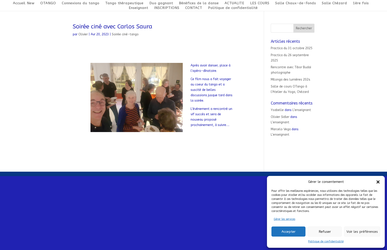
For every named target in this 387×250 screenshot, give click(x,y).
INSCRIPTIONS (166, 8)
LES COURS (259, 3)
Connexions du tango (80, 3)
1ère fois (361, 3)
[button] (378, 182)
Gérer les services (284, 219)
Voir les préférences (362, 232)
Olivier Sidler (280, 117)
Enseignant (138, 8)
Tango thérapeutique (124, 3)
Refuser (325, 232)
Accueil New (23, 3)
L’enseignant (301, 110)
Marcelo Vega (281, 129)
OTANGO (48, 3)
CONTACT (193, 8)
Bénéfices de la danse (199, 3)
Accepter (289, 232)
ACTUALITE (234, 3)
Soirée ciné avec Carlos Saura (112, 26)
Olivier (83, 34)
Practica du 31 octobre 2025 (291, 48)
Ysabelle (277, 110)
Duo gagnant (161, 3)
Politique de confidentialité (326, 241)
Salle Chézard (334, 3)
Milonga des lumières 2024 (290, 79)
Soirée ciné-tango (125, 34)
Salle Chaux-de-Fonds (295, 3)
